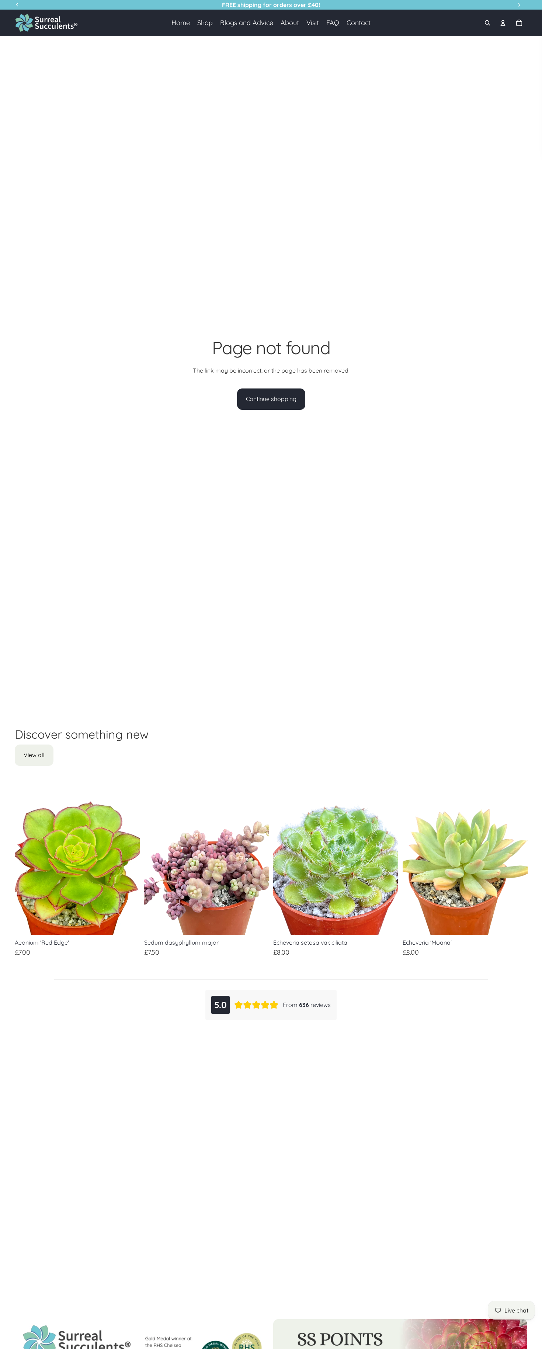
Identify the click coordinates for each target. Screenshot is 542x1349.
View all (34, 755)
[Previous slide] (26, 857)
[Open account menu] (503, 23)
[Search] (487, 23)
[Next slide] (129, 857)
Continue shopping (271, 398)
